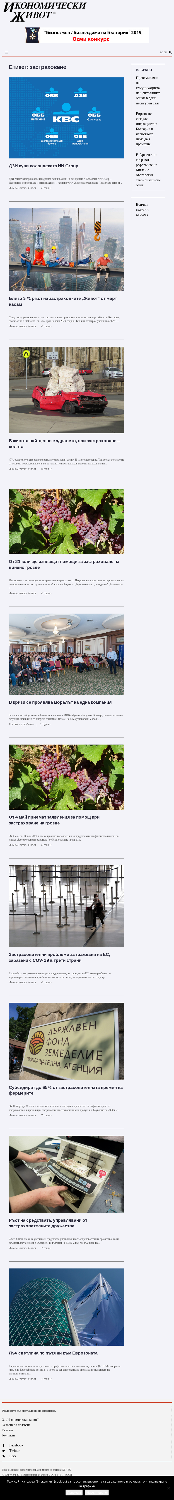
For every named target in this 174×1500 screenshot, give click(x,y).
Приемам (74, 1492)
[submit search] (170, 52)
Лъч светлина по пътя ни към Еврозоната (53, 1353)
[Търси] (115, 52)
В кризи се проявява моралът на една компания (60, 702)
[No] (168, 1488)
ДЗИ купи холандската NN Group (43, 165)
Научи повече (97, 1492)
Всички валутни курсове (142, 209)
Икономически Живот (22, 188)
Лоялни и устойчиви (21, 724)
